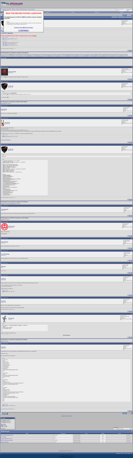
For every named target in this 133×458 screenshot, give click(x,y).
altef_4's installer (3, 436)
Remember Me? (129, 9)
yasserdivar (120, 55)
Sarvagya (58, 55)
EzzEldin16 (67, 54)
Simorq (76, 55)
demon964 (4, 241)
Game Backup (9, 9)
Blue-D (58, 54)
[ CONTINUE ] (23, 30)
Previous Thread (64, 415)
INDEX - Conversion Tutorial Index (7, 440)
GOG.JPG (5, 291)
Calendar (72, 12)
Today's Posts (97, 12)
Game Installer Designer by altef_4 (6, 438)
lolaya (121, 54)
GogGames (77, 54)
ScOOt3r (67, 55)
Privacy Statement (127, 453)
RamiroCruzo (39, 55)
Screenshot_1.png (7, 38)
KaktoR (10, 318)
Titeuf (112, 55)
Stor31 (94, 55)
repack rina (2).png (7, 136)
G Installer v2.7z (6, 43)
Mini (13, 55)
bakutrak (3, 109)
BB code (2, 424)
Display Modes (128, 17)
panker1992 (29, 55)
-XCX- (2, 54)
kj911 (113, 54)
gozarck (86, 54)
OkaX (2, 278)
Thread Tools (114, 17)
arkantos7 (37, 54)
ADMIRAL (11, 54)
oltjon (20, 55)
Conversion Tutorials (31, 9)
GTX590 (95, 54)
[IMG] (2, 425)
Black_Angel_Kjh (48, 54)
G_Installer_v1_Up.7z (7, 42)
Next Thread (69, 415)
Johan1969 (105, 54)
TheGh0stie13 (12, 203)
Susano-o (103, 55)
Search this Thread (121, 17)
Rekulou (49, 55)
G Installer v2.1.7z (7, 45)
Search (121, 12)
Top (131, 453)
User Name (118, 9)
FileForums (4, 9)
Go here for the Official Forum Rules (23, 27)
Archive (122, 453)
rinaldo (10, 86)
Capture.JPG (6, 405)
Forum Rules (3, 428)
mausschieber (3, 55)
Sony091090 (85, 55)
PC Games (13, 9)
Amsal (20, 54)
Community (47, 12)
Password (117, 10)
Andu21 (28, 54)
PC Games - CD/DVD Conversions (21, 9)
